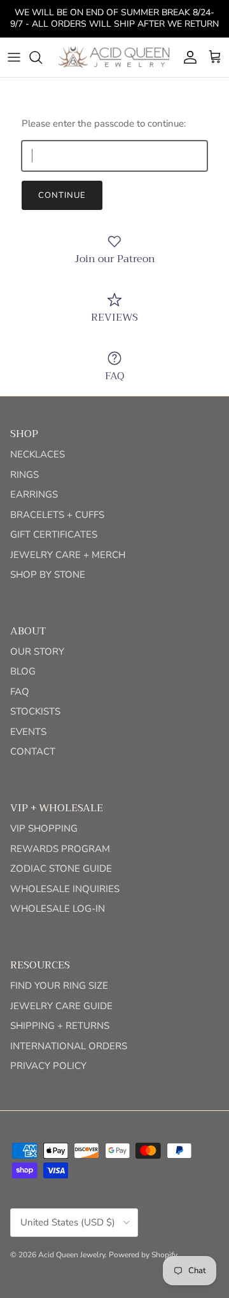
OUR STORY (37, 651)
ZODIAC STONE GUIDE (61, 868)
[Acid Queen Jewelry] (114, 57)
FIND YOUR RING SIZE (59, 985)
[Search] (42, 57)
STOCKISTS (35, 711)
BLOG (23, 671)
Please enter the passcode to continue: (104, 123)
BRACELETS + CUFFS (57, 514)
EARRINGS (34, 494)
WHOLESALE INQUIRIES (65, 889)
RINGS (24, 474)
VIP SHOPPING (44, 828)
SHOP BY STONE (47, 574)
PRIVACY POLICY (48, 1065)
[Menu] (14, 57)
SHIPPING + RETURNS (59, 1025)
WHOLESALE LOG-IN (57, 908)
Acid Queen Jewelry (71, 1255)
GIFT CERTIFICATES (53, 534)
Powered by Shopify (143, 1255)
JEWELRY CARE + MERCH (67, 554)
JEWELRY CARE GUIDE (61, 1006)
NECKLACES (37, 454)
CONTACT (32, 751)
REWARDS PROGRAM (60, 848)
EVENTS (28, 731)
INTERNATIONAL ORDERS (68, 1046)
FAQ (19, 691)
